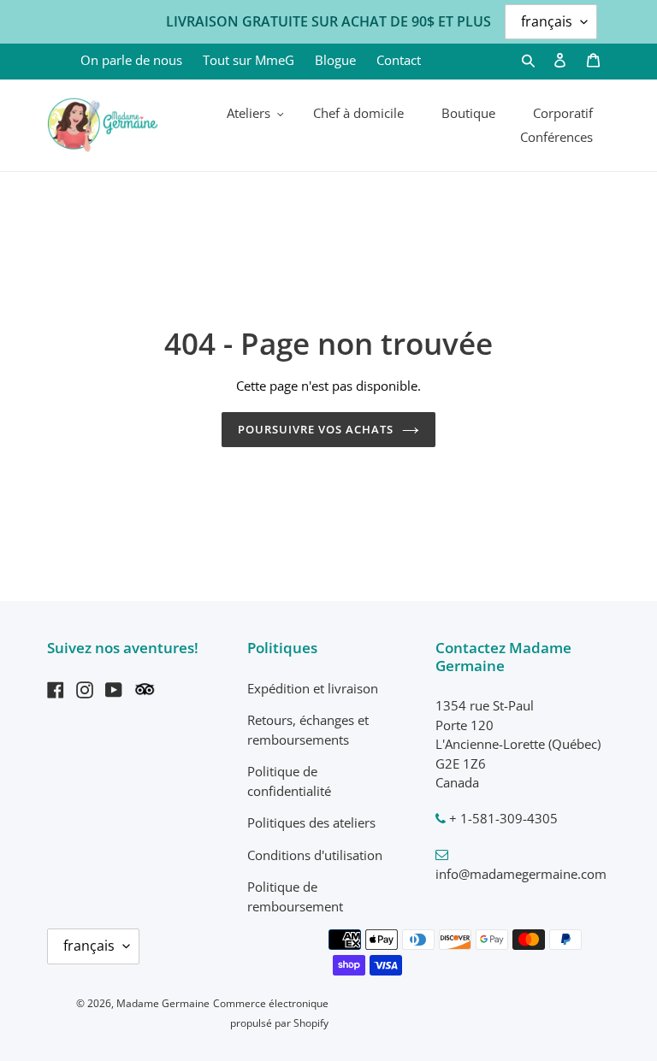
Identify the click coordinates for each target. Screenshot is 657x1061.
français (89, 945)
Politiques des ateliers (311, 822)
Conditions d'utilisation (314, 855)
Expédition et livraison (312, 688)
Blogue (335, 59)
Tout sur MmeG (248, 59)
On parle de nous (131, 59)
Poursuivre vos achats (316, 429)
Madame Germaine (163, 1003)
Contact (398, 59)
